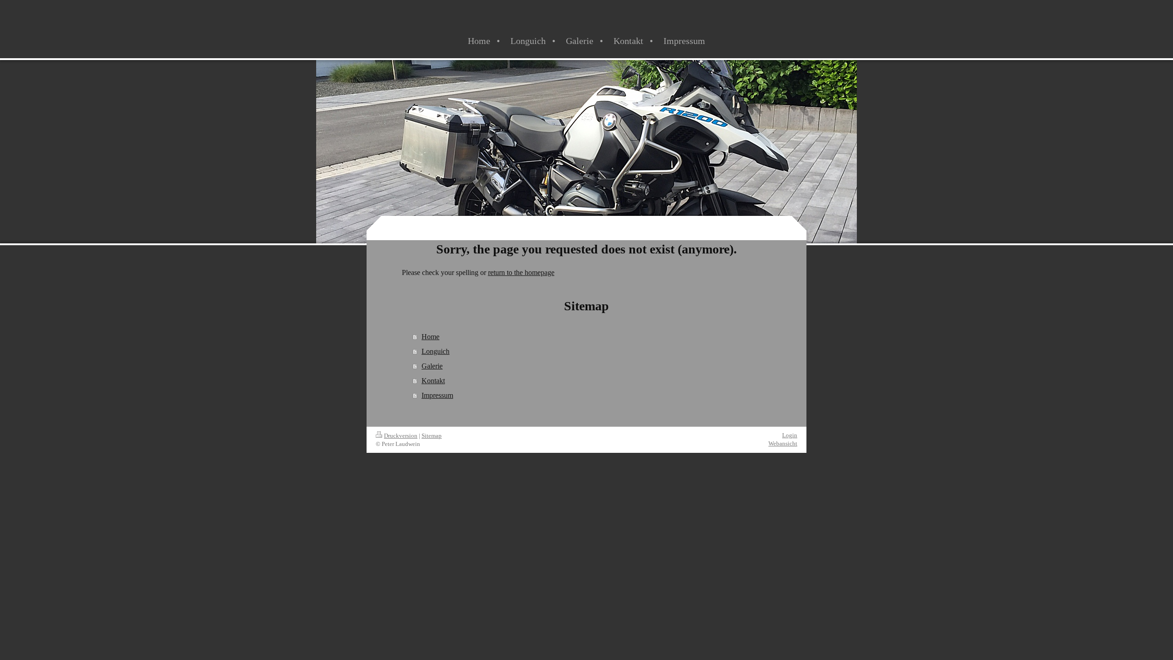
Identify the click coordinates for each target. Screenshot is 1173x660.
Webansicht (782, 443)
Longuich (435, 351)
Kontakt (433, 381)
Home (430, 337)
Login (789, 435)
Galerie (432, 366)
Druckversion (400, 435)
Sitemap (432, 435)
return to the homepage (521, 272)
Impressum (437, 395)
